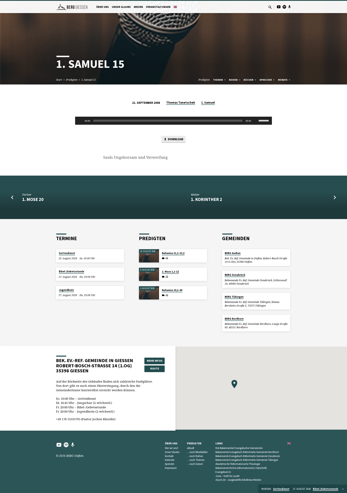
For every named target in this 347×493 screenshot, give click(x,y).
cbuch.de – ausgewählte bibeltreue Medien (238, 480)
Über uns (102, 7)
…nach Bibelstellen (197, 452)
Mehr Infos (154, 360)
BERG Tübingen (234, 296)
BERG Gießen (233, 253)
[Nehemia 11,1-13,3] (149, 256)
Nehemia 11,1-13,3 (173, 253)
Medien (138, 7)
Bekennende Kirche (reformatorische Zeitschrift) (241, 468)
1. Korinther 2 (206, 199)
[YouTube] (279, 7)
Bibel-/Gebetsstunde (71, 271)
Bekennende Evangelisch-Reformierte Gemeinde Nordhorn (247, 452)
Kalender (170, 460)
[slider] (264, 120)
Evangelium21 (223, 472)
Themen (218, 79)
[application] (173, 121)
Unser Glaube (121, 7)
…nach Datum (195, 464)
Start (59, 79)
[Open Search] (270, 7)
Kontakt (169, 456)
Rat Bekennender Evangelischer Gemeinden (239, 448)
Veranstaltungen (158, 7)
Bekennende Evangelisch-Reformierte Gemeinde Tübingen (246, 460)
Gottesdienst (67, 253)
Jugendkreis (66, 290)
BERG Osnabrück (235, 275)
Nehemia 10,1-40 (172, 290)
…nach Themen (195, 460)
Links (219, 443)
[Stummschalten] (255, 121)
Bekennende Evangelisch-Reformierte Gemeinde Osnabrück (247, 456)
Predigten (71, 79)
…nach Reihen (195, 456)
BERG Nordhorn (234, 318)
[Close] (343, 489)
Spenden (169, 464)
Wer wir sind (171, 448)
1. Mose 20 (33, 199)
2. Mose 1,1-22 (170, 271)
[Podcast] (289, 7)
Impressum (171, 468)
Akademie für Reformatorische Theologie (237, 464)
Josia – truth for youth (227, 476)
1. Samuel (208, 102)
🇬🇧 (175, 7)
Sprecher (265, 79)
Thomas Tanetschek (180, 102)
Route (154, 368)
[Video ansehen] (163, 258)
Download (175, 139)
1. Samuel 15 (88, 79)
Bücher (249, 79)
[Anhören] (166, 258)
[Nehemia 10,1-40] (149, 293)
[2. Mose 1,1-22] (149, 274)
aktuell (190, 448)
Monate (283, 79)
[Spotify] (284, 7)
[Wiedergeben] (80, 121)
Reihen (233, 79)
